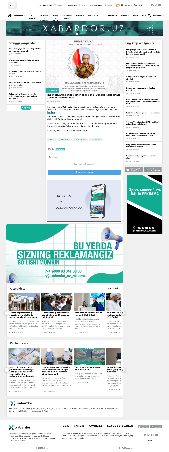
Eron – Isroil (55, 18)
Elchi (52, 140)
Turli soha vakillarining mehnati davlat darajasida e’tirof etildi (87, 315)
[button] (19, 15)
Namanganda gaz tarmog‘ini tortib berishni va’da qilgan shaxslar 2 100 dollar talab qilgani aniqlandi (23, 370)
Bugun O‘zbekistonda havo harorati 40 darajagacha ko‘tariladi (120, 369)
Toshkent (96, 140)
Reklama (79, 426)
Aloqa (66, 426)
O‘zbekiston (111, 15)
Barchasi (113, 288)
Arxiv (150, 440)
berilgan (51, 112)
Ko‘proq (26, 108)
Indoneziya (81, 140)
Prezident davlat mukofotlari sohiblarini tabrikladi (56, 314)
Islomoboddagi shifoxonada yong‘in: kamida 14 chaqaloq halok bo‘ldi (23, 315)
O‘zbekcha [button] (158, 15)
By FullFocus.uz (126, 448)
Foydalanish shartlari (120, 426)
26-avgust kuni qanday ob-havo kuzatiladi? (55, 368)
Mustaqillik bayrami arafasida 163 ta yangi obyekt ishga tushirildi (88, 369)
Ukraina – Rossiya (44, 18)
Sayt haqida (95, 426)
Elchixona (65, 140)
